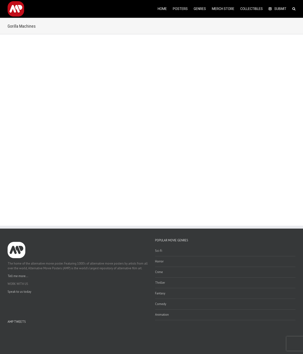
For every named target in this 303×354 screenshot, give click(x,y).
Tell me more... (18, 276)
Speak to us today (19, 292)
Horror (159, 261)
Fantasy (160, 293)
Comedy (160, 304)
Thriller (160, 283)
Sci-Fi (158, 251)
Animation (162, 315)
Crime (159, 272)
